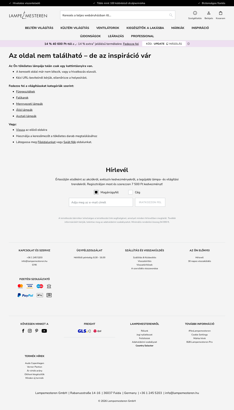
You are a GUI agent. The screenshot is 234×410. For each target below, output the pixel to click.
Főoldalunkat (47, 142)
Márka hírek (199, 338)
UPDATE (164, 43)
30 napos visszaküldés (199, 260)
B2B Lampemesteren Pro (199, 341)
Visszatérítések (144, 264)
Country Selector (144, 345)
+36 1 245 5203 (34, 257)
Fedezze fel (131, 44)
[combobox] (117, 15)
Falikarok (22, 97)
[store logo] (28, 15)
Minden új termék (34, 377)
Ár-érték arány (34, 370)
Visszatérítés (144, 260)
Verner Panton (34, 366)
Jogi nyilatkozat (144, 334)
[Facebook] (23, 331)
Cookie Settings (199, 334)
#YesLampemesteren (200, 330)
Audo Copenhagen (34, 363)
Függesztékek (25, 91)
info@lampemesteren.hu (34, 260)
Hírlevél (199, 257)
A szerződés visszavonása (144, 268)
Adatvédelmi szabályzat (144, 341)
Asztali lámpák (26, 116)
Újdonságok (90, 36)
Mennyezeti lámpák (29, 104)
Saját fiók (69, 142)
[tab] (34, 259)
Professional (142, 36)
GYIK (34, 264)
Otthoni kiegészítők (34, 374)
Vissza (20, 129)
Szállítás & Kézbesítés (144, 257)
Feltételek (144, 338)
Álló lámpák (24, 110)
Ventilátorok (107, 28)
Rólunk (144, 330)
